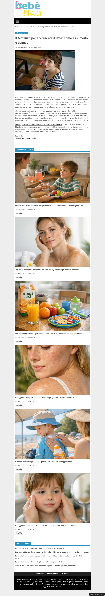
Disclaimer (65, 573)
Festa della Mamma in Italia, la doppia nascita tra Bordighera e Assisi (39, 562)
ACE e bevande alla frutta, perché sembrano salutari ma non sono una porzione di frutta (49, 333)
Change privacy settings (97, 594)
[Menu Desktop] (17, 21)
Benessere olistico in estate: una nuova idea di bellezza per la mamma (39, 548)
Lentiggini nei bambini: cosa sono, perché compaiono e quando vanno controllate (46, 525)
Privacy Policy (52, 573)
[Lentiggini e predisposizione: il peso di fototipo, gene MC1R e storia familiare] (52, 370)
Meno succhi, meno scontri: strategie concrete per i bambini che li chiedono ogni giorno (49, 206)
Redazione (40, 573)
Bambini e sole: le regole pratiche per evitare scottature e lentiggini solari (43, 461)
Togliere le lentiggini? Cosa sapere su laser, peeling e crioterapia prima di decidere (47, 270)
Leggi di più (19, 213)
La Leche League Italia (27, 138)
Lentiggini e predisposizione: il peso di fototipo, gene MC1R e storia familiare (44, 397)
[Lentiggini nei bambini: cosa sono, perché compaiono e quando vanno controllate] (52, 498)
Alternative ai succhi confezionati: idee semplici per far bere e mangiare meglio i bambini (46, 566)
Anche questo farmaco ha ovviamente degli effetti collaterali (38, 124)
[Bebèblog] (28, 9)
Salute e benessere (21, 33)
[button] (89, 21)
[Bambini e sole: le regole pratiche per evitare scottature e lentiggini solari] (52, 434)
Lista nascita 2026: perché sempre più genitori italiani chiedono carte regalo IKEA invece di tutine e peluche (52, 552)
